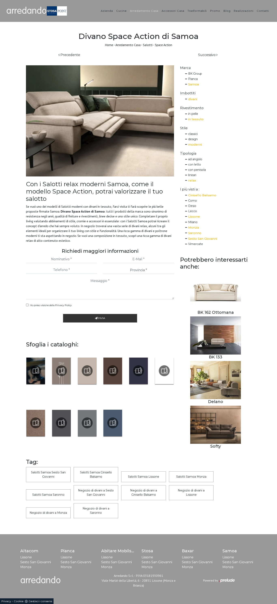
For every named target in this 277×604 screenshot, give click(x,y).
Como (192, 200)
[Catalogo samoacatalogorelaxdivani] (87, 423)
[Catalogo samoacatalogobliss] (36, 370)
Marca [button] (185, 68)
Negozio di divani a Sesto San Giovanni (96, 493)
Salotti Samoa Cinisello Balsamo (96, 474)
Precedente (70, 55)
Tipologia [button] (188, 153)
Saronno (194, 233)
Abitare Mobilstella (121, 550)
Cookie (19, 601)
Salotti (147, 45)
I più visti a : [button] (189, 189)
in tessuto (196, 119)
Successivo (207, 55)
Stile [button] (184, 128)
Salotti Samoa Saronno (48, 495)
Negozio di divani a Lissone (191, 493)
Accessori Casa (173, 10)
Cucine (121, 10)
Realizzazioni (243, 10)
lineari (192, 175)
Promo (215, 10)
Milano (193, 222)
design (193, 139)
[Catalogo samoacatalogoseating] (113, 423)
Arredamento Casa (144, 10)
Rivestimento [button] (192, 108)
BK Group (195, 73)
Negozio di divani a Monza (48, 513)
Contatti (263, 10)
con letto (194, 164)
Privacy (6, 601)
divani (192, 99)
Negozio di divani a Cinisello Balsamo (143, 493)
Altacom (29, 550)
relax (192, 180)
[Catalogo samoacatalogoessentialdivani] (113, 370)
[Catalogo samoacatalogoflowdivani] (164, 370)
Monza (193, 227)
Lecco (192, 211)
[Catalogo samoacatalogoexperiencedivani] (138, 370)
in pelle (193, 114)
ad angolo (195, 159)
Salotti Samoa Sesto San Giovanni (48, 474)
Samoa (193, 84)
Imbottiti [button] (187, 93)
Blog (227, 10)
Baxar (188, 550)
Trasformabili (197, 10)
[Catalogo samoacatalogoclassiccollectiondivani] (61, 370)
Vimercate (195, 244)
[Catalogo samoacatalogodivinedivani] (87, 370)
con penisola (197, 170)
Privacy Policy (63, 305)
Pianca (193, 79)
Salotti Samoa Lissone (143, 476)
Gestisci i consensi (40, 601)
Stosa (147, 550)
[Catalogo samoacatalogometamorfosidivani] (36, 423)
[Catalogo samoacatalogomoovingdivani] (61, 423)
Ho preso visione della (51, 305)
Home (109, 45)
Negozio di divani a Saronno (96, 511)
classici (193, 134)
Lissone (194, 216)
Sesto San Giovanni (202, 239)
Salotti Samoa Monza (191, 476)
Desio (192, 206)
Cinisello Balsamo (202, 195)
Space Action (163, 45)
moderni (195, 144)
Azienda (107, 10)
